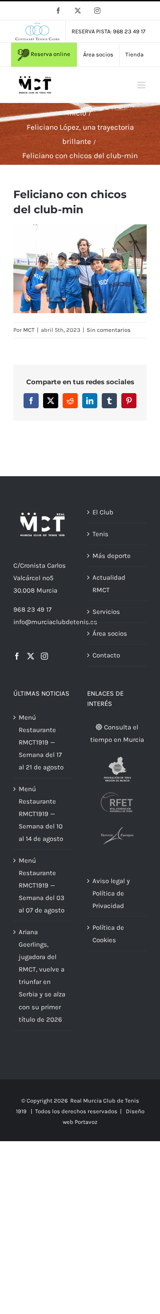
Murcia (46, 590)
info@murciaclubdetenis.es (55, 622)
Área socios (109, 633)
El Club (102, 512)
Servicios (106, 612)
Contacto (106, 655)
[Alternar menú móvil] (142, 85)
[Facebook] (16, 656)
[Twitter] (30, 656)
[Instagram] (44, 656)
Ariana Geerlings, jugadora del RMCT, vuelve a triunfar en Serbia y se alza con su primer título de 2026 (42, 975)
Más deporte (111, 556)
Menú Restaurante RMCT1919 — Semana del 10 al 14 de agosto (41, 814)
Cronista (32, 565)
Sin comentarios (109, 330)
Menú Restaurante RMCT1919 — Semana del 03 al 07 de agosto (41, 885)
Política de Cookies (108, 934)
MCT (29, 330)
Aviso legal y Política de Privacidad (111, 893)
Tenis (100, 534)
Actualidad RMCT (108, 583)
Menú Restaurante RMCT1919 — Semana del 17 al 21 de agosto (41, 742)
